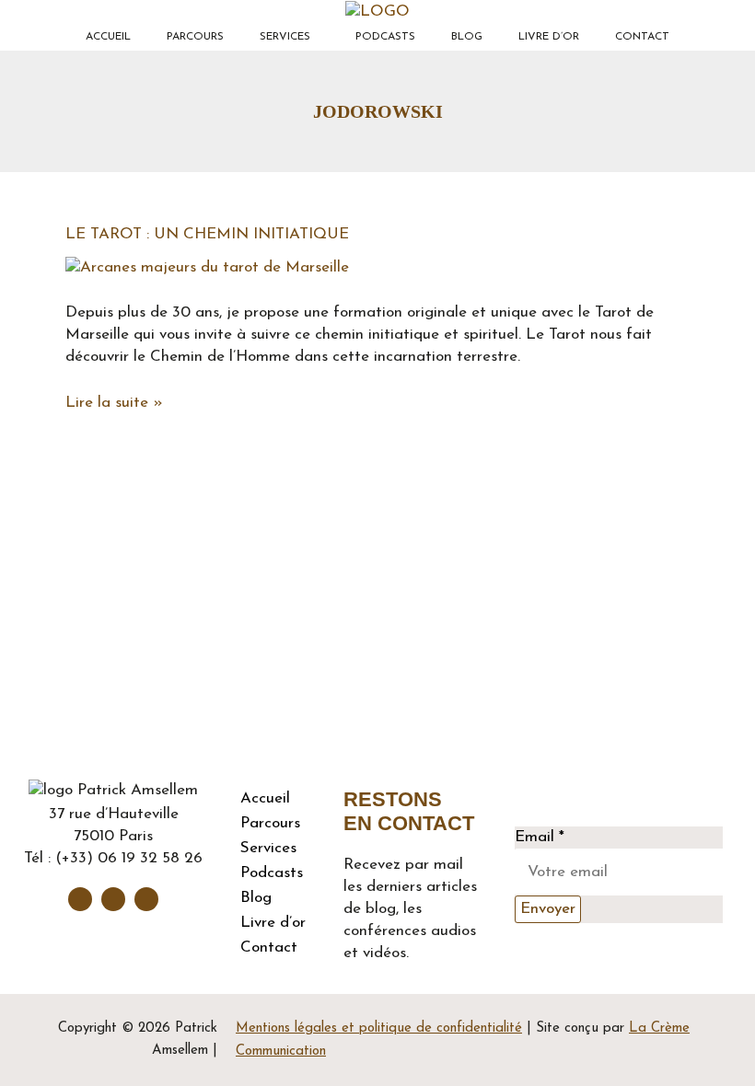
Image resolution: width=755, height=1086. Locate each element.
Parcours (195, 36)
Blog (466, 36)
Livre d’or (548, 36)
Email (539, 837)
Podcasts (385, 36)
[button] (290, 37)
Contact (642, 36)
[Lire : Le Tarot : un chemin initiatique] (207, 266)
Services (285, 36)
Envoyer (547, 909)
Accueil (108, 36)
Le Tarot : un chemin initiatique (207, 234)
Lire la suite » (114, 401)
